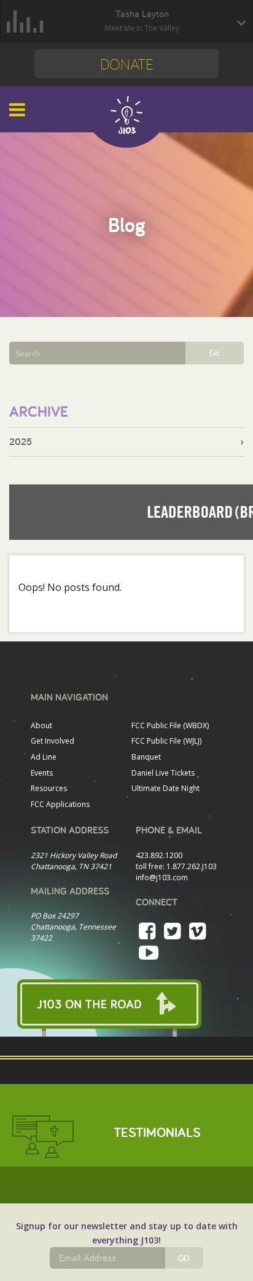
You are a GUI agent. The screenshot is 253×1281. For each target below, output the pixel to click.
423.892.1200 (159, 855)
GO (184, 1258)
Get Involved (52, 741)
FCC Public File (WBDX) (170, 725)
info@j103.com (162, 877)
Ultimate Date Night (165, 788)
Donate (127, 63)
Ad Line (43, 757)
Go (214, 352)
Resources (49, 788)
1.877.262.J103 (191, 866)
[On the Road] (126, 1004)
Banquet (146, 757)
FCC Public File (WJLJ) (166, 741)
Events (42, 773)
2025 (20, 441)
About (41, 725)
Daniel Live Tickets (163, 773)
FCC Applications (60, 804)
